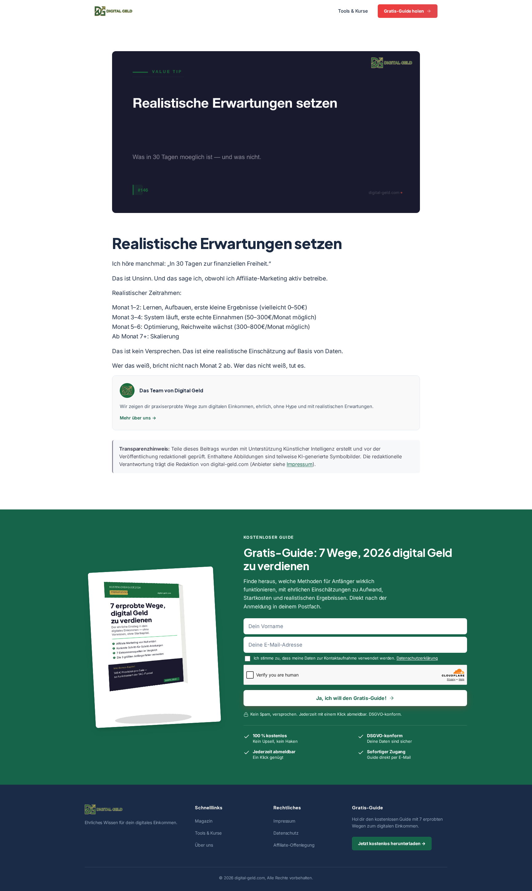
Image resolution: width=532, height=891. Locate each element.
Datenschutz (286, 833)
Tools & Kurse (353, 11)
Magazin (203, 821)
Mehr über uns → (138, 417)
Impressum (299, 464)
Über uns (204, 845)
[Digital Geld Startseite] (113, 11)
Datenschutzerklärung (417, 658)
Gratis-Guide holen (404, 11)
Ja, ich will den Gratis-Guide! (351, 698)
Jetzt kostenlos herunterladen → (391, 843)
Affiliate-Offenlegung (294, 845)
